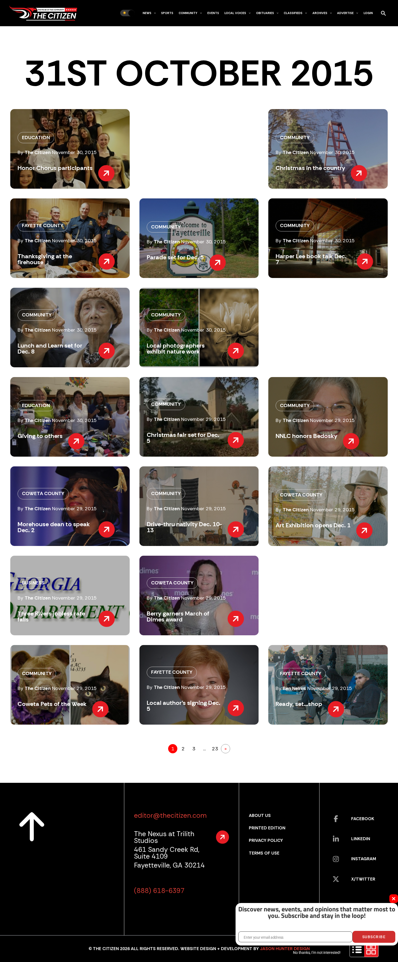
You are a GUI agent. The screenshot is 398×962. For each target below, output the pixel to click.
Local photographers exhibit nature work (176, 348)
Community (188, 13)
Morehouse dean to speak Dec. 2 (54, 527)
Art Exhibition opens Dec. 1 (313, 525)
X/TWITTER (363, 879)
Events (213, 13)
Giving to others (40, 436)
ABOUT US (260, 815)
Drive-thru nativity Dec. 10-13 (184, 527)
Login (368, 13)
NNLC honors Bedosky (306, 436)
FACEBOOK (362, 819)
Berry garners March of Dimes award (178, 616)
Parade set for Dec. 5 (175, 257)
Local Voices (235, 13)
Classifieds (293, 13)
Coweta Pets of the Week (52, 704)
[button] (153, 13)
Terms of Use (264, 853)
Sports (167, 13)
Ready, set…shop (299, 704)
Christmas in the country (310, 168)
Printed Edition (267, 828)
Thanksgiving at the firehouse (45, 259)
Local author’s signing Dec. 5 (183, 706)
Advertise (345, 13)
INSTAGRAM (363, 859)
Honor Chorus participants (55, 168)
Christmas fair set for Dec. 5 (183, 438)
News (147, 13)
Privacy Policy (266, 840)
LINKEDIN (360, 839)
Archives (319, 13)
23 (215, 748)
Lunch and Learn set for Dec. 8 (50, 348)
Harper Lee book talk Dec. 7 (311, 259)
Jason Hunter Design (285, 948)
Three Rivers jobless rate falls (51, 616)
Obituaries (265, 13)
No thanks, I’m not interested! (316, 952)
